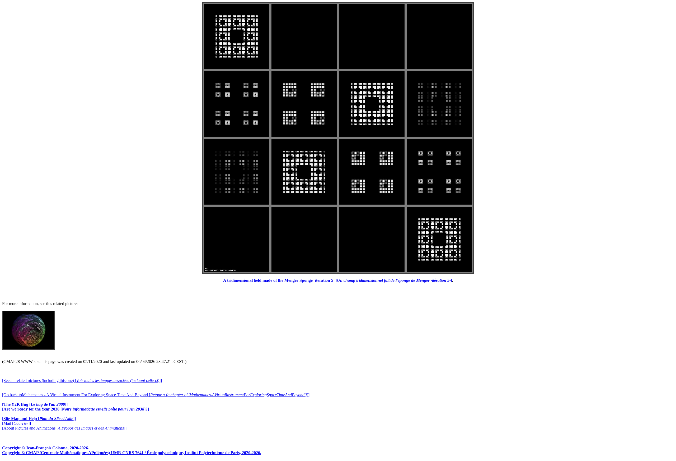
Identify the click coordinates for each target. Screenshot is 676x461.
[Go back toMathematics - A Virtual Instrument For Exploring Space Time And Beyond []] (155, 395)
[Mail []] (16, 423)
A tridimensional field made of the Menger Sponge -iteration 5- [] (337, 280)
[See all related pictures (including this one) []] (82, 380)
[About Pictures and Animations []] (64, 428)
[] (35, 404)
